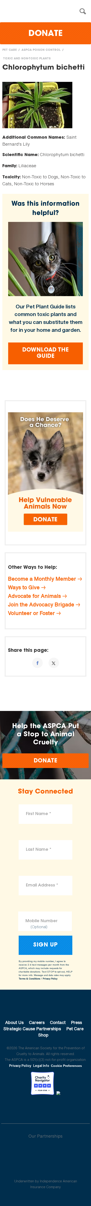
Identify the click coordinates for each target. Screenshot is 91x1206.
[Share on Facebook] (37, 663)
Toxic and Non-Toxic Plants (27, 58)
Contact (58, 1022)
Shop (43, 1035)
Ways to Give (24, 587)
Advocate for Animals (34, 596)
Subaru (45, 1151)
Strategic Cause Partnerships (32, 1029)
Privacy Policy (50, 978)
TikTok (70, 1108)
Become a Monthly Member (42, 578)
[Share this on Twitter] (54, 663)
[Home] (46, 11)
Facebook (21, 1108)
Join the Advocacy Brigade (41, 604)
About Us (14, 1022)
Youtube (45, 1108)
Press (76, 1022)
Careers (37, 1022)
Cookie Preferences (66, 1066)
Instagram (57, 1108)
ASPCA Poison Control (41, 50)
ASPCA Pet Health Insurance (45, 1170)
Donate (45, 34)
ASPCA (45, 1006)
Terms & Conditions (29, 978)
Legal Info (41, 1065)
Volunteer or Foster (31, 613)
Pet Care (9, 50)
